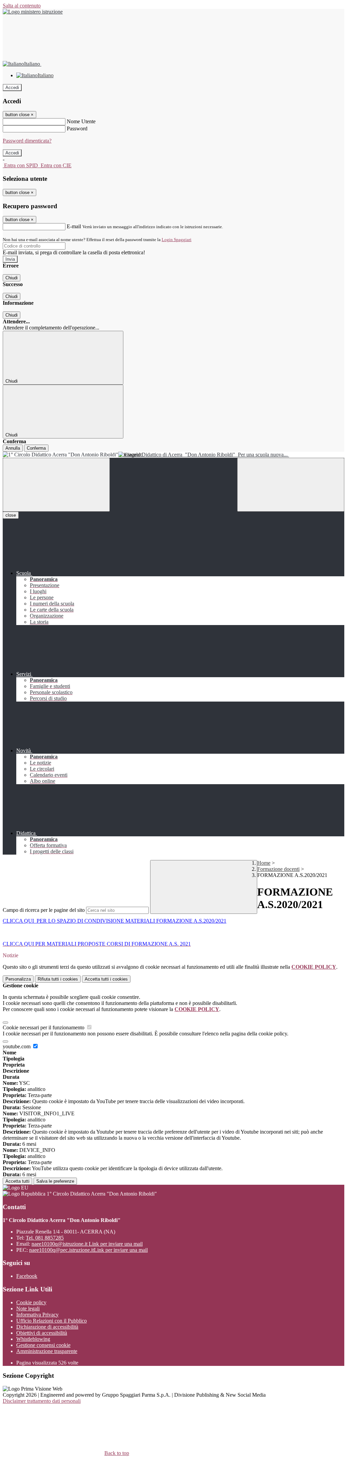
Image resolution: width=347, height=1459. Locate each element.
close (10, 515)
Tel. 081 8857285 (45, 1238)
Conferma (36, 448)
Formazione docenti (278, 869)
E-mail (74, 226)
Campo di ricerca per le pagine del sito (44, 910)
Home (263, 863)
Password (77, 128)
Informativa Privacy (37, 1314)
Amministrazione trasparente (46, 1351)
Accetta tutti (106, 979)
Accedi (12, 87)
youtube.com (17, 1046)
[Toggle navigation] (56, 485)
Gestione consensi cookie (43, 1345)
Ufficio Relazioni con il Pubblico (51, 1321)
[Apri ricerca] (290, 485)
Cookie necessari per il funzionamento (44, 1027)
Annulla (12, 448)
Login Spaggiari (176, 239)
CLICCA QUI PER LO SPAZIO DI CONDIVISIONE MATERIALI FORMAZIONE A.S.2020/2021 (114, 921)
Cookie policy (31, 1302)
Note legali (28, 1308)
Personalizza (18, 979)
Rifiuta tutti (58, 979)
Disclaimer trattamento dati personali (42, 1401)
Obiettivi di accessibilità (41, 1333)
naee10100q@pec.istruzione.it (88, 1250)
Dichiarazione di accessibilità (47, 1327)
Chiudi (11, 277)
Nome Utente (81, 121)
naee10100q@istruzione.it (87, 1244)
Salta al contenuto (22, 5)
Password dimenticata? (27, 141)
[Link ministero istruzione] (33, 12)
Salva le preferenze (55, 1181)
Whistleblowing (33, 1339)
